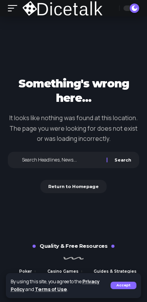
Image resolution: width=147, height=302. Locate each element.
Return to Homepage (73, 186)
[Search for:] (63, 160)
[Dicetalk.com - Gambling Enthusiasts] (63, 8)
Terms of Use (51, 289)
